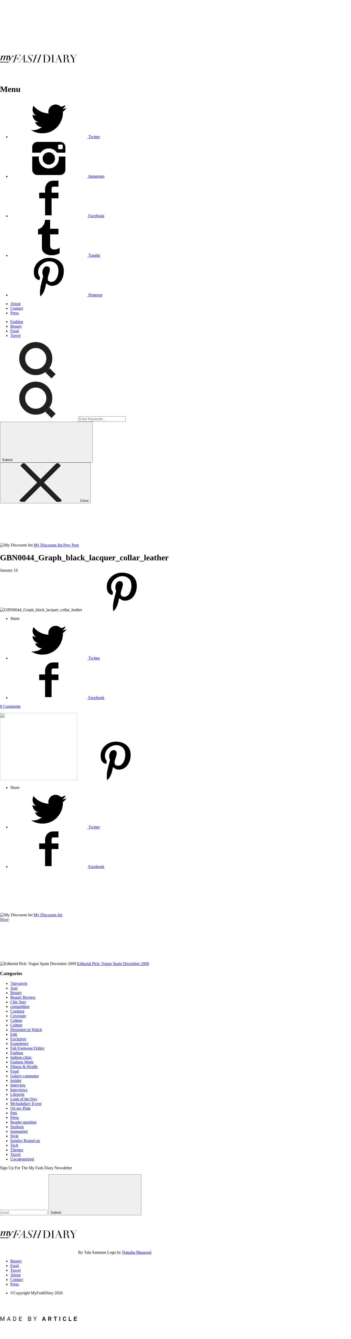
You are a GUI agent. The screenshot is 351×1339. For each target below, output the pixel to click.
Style (14, 1136)
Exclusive (18, 1039)
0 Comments (10, 706)
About (15, 303)
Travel (15, 335)
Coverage (18, 1016)
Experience (19, 1043)
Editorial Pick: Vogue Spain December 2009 (113, 963)
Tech (14, 1145)
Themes (16, 1150)
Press (14, 313)
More (4, 919)
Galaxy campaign (24, 1076)
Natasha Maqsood (136, 1252)
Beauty (16, 326)
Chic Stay (18, 1002)
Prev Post (71, 545)
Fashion (16, 321)
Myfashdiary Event (25, 1103)
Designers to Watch (26, 1029)
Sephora (17, 1127)
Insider (15, 1080)
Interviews (18, 1090)
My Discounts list (48, 545)
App (13, 988)
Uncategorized (22, 1159)
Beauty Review (22, 997)
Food (14, 331)
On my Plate (20, 1108)
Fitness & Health (24, 1066)
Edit (13, 1034)
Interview (18, 1085)
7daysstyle (18, 983)
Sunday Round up (25, 1140)
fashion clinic (21, 1057)
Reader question (23, 1122)
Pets (13, 1113)
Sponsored (18, 1131)
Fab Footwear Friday (27, 1048)
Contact (16, 308)
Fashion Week (21, 1062)
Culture (16, 1020)
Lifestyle (17, 1094)
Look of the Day (23, 1099)
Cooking (17, 1011)
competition (19, 1006)
